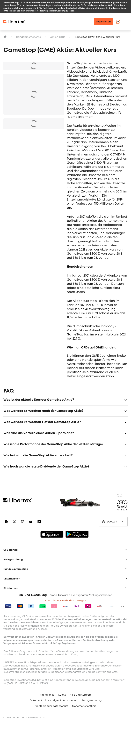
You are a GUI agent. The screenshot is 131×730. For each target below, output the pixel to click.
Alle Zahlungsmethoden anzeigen (65, 601)
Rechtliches (47, 695)
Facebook (7, 524)
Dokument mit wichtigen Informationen (53, 701)
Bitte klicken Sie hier (14, 10)
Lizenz (62, 695)
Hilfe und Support (80, 695)
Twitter (15, 524)
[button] (125, 21)
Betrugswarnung (91, 701)
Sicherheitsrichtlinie (84, 706)
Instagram (23, 524)
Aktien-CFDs (57, 37)
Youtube (31, 524)
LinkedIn (40, 524)
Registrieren (103, 22)
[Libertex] (14, 22)
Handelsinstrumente (28, 37)
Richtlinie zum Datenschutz (51, 706)
